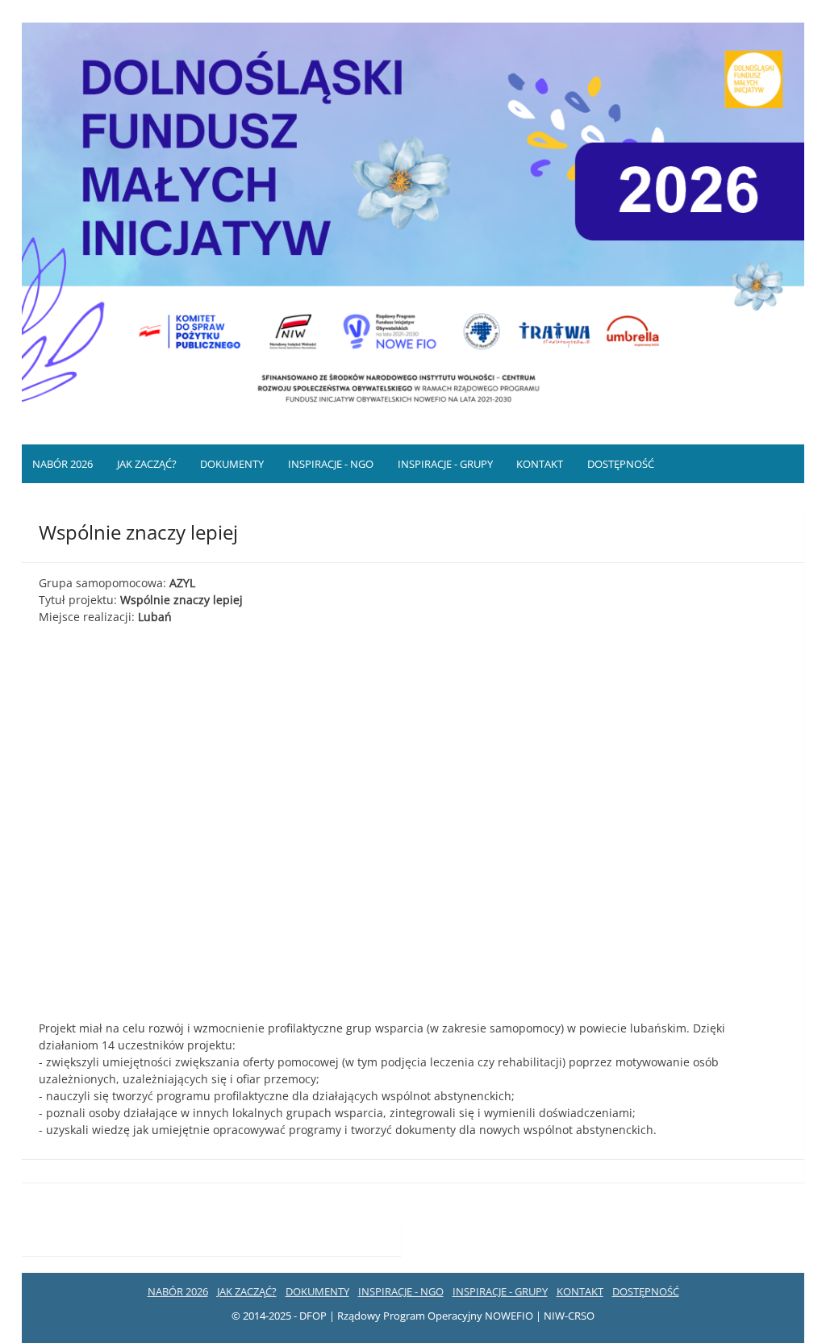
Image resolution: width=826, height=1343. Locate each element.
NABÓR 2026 (62, 464)
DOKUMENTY (232, 464)
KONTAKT (539, 464)
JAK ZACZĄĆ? (147, 464)
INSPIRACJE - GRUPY (445, 464)
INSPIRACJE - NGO (330, 464)
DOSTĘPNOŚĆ (620, 464)
